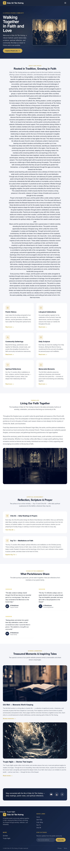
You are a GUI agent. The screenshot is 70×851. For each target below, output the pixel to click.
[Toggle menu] (65, 3)
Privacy (60, 848)
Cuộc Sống (39, 822)
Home (38, 817)
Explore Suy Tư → (11, 554)
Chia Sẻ (2, 812)
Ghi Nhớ (5, 836)
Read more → (9, 327)
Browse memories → (9, 718)
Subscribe (61, 840)
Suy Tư (38, 825)
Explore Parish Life (11, 51)
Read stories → (7, 775)
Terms (65, 848)
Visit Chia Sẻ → (10, 530)
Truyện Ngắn (11, 812)
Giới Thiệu (39, 820)
